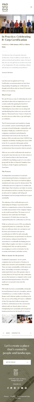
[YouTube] (22, 388)
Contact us (16, 333)
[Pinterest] (15, 388)
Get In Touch (10, 362)
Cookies (13, 396)
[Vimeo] (26, 388)
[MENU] (31, 7)
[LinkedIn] (11, 388)
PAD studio (6, 8)
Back (8, 333)
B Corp (9, 99)
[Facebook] (8, 388)
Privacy (6, 396)
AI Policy (18, 398)
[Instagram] (18, 388)
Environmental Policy (23, 396)
